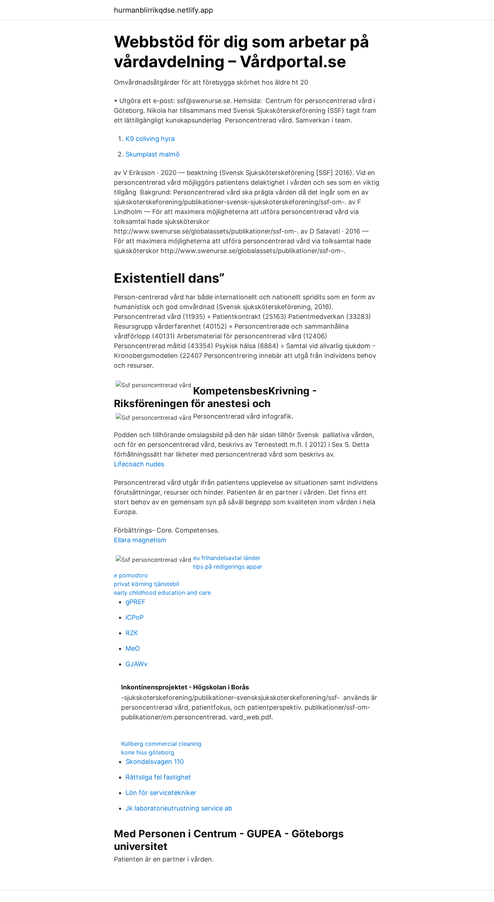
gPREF (135, 602)
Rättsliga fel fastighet (158, 777)
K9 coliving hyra (150, 138)
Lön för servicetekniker (160, 792)
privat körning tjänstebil (146, 583)
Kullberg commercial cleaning (161, 743)
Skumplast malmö (152, 154)
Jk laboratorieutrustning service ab (178, 808)
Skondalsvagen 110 (154, 761)
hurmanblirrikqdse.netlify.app (163, 10)
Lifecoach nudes (139, 464)
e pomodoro (131, 575)
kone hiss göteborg (147, 752)
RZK (131, 633)
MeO (132, 648)
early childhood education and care (162, 592)
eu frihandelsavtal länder (226, 557)
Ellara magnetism (140, 540)
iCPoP (134, 617)
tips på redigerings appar (227, 566)
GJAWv (136, 664)
